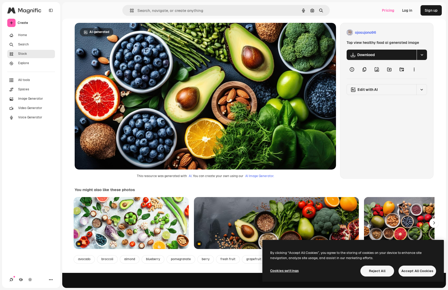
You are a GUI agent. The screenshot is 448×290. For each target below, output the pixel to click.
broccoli (107, 259)
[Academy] (21, 279)
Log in (407, 10)
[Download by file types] (422, 55)
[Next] (434, 223)
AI (190, 176)
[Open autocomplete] (130, 10)
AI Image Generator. (259, 176)
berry (205, 259)
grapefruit (253, 259)
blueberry (153, 259)
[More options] (414, 69)
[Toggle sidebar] (51, 10)
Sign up (431, 10)
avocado (84, 259)
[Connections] (11, 279)
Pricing (388, 10)
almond (129, 259)
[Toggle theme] (30, 279)
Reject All (377, 271)
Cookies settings (284, 270)
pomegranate (181, 259)
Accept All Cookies (417, 271)
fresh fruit (227, 259)
